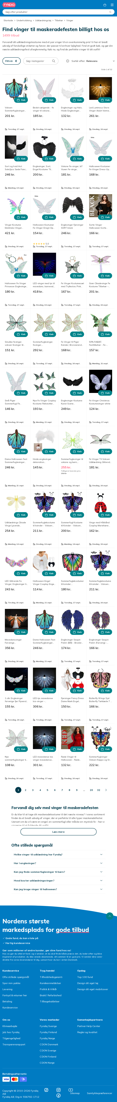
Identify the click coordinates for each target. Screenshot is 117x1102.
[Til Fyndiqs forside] (9, 5)
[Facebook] (58, 518)
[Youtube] (71, 513)
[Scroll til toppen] (109, 339)
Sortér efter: (78, 61)
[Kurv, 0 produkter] (104, 5)
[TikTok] (46, 513)
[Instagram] (58, 513)
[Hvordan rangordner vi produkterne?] (67, 61)
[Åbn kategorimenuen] (112, 5)
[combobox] (58, 12)
